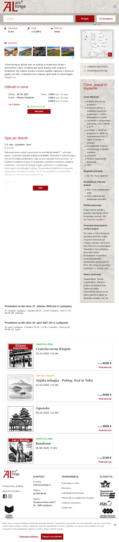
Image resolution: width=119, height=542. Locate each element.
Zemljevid (107, 18)
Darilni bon (67, 507)
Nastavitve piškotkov (29, 536)
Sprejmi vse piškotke (52, 536)
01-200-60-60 (39, 493)
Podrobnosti (105, 367)
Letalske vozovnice (71, 503)
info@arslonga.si (42, 485)
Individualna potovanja (73, 493)
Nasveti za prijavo (95, 219)
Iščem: (10, 18)
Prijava (39, 111)
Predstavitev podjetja (13, 486)
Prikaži (85, 18)
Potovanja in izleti (70, 483)
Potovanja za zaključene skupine (78, 498)
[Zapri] (115, 524)
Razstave (66, 488)
